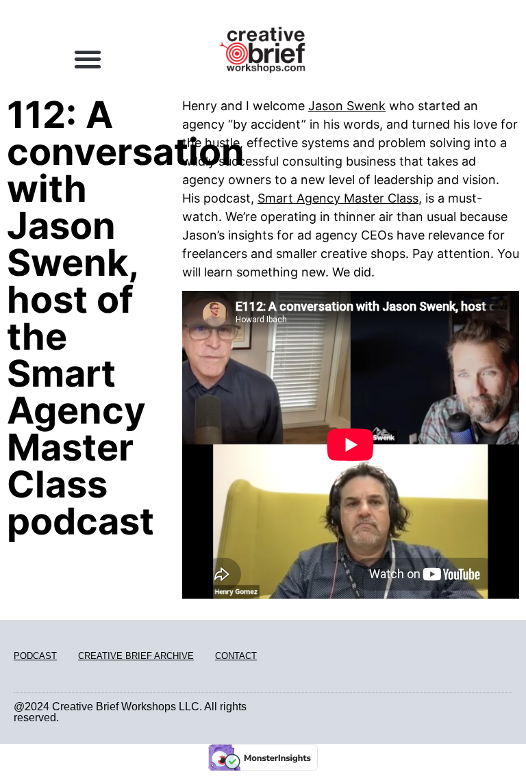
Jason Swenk (347, 106)
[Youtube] (507, 712)
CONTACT (236, 656)
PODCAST (35, 656)
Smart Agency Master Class (338, 198)
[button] (87, 58)
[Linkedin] (492, 712)
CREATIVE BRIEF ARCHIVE (136, 656)
